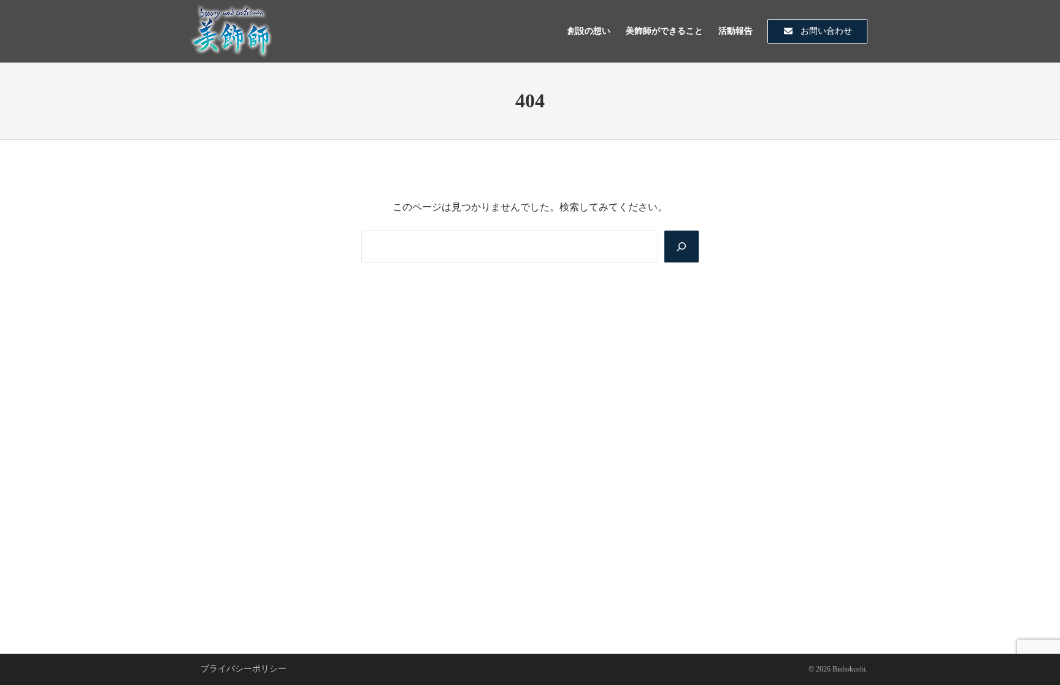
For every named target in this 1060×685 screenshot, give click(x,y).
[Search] (681, 246)
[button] (817, 31)
